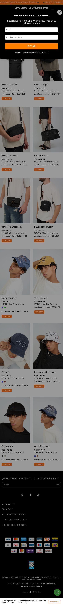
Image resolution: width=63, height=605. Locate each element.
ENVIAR (31, 46)
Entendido (54, 601)
